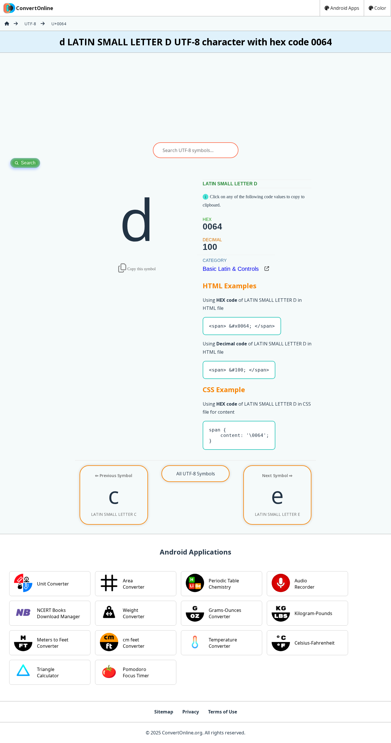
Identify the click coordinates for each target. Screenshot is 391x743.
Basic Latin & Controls (231, 269)
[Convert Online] (7, 23)
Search (28, 162)
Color (380, 8)
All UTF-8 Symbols (195, 473)
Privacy (190, 712)
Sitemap (163, 712)
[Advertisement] (195, 97)
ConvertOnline (34, 8)
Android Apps (344, 8)
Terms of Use (222, 712)
